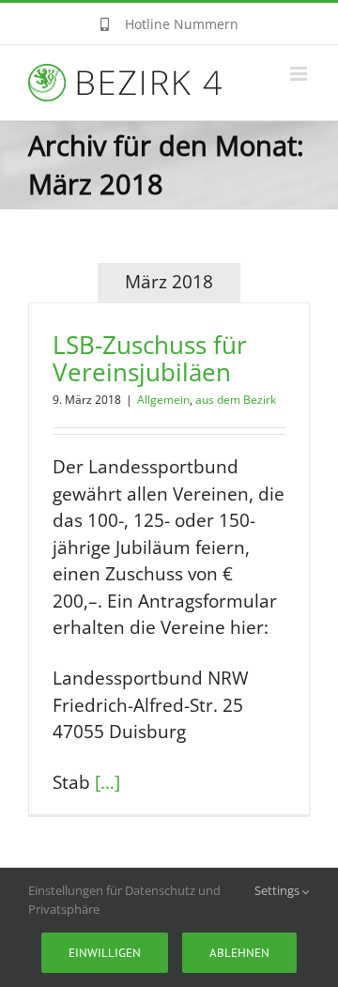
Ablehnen (239, 953)
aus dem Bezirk (235, 400)
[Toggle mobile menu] (300, 74)
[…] (107, 782)
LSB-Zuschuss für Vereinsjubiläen (150, 359)
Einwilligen (105, 953)
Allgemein (163, 400)
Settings (278, 890)
